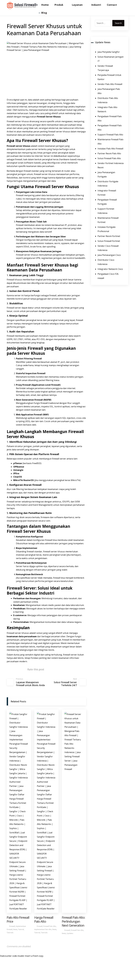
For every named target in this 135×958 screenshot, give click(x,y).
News (15, 929)
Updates (70, 933)
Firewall (41, 116)
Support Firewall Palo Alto (110, 134)
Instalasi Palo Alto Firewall (110, 148)
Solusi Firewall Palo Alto (109, 158)
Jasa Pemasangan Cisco (109, 255)
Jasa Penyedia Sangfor (109, 51)
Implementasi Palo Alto (43, 929)
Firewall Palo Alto (49, 926)
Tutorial (21, 929)
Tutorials (10, 932)
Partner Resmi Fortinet (109, 236)
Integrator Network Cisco (110, 269)
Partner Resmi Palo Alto (109, 153)
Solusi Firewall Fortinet (109, 241)
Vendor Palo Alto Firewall (110, 84)
